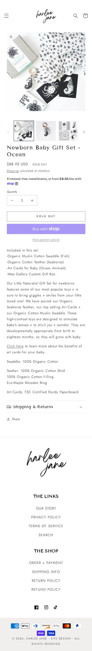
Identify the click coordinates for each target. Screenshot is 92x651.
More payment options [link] (46, 240)
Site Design (61, 638)
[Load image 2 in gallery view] (46, 131)
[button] (6, 16)
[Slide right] (84, 132)
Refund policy (46, 589)
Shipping (13, 171)
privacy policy (46, 517)
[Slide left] (8, 132)
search (46, 534)
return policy (46, 580)
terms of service (46, 525)
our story (46, 508)
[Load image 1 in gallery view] (24, 131)
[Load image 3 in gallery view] (68, 131)
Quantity (12, 191)
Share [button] (16, 419)
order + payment (46, 562)
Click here (15, 346)
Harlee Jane (36, 638)
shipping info (46, 571)
